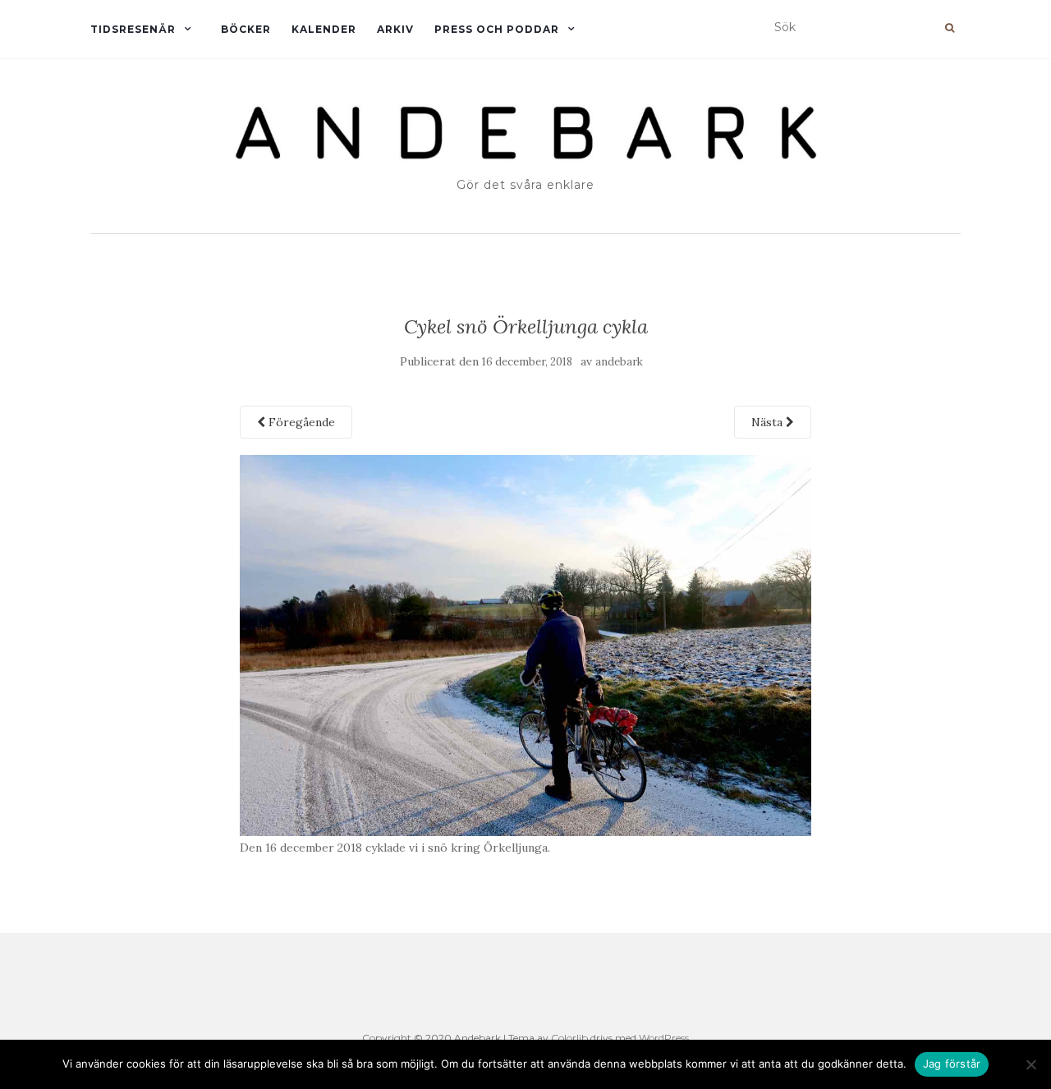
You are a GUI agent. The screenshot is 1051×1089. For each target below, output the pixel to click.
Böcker (246, 29)
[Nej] (1030, 1064)
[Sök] (950, 28)
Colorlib (569, 1038)
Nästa (768, 422)
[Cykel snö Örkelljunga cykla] (526, 644)
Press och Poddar (496, 29)
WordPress (664, 1038)
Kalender (323, 29)
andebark (619, 362)
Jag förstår (952, 1063)
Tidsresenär (133, 29)
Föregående (300, 422)
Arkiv (395, 29)
